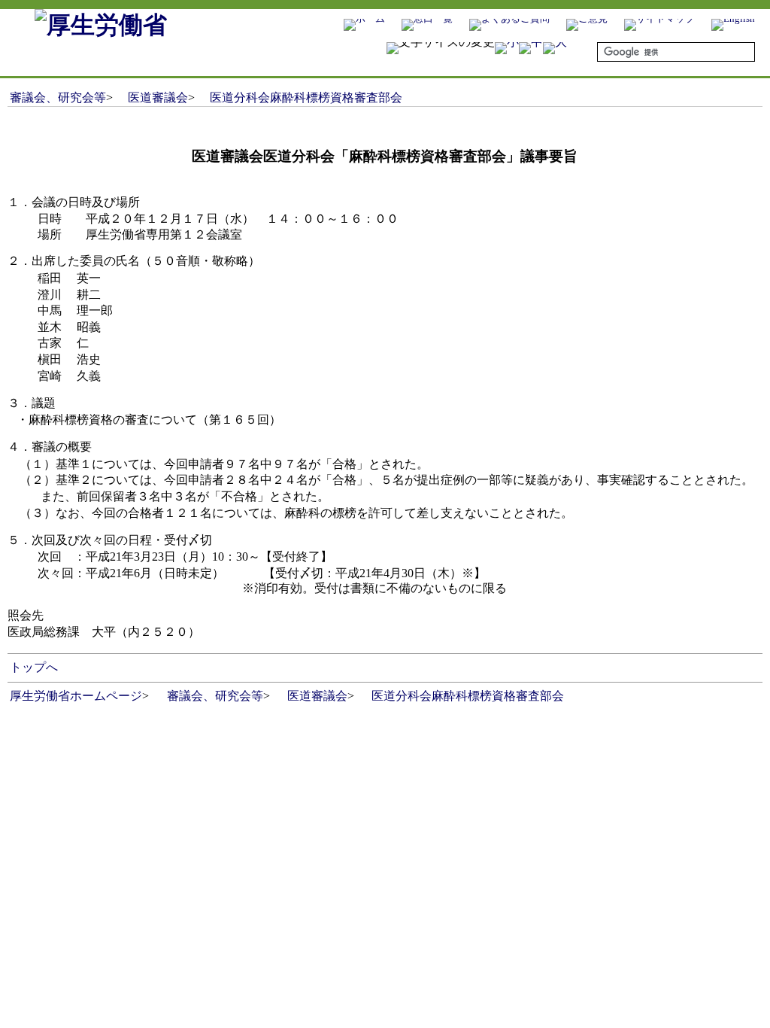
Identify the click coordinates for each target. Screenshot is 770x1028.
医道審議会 (158, 97)
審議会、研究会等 (58, 97)
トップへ (34, 667)
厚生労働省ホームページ (76, 695)
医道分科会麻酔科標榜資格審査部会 (306, 97)
